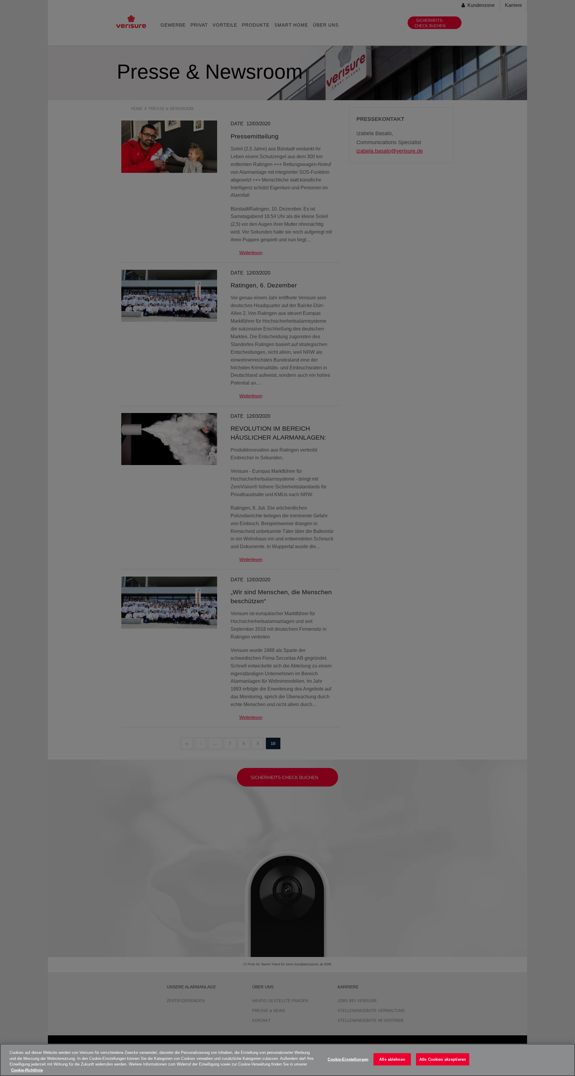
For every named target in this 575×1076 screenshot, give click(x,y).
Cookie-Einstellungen (348, 1059)
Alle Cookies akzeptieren (442, 1059)
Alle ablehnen (392, 1059)
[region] (287, 1060)
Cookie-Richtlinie (27, 1070)
